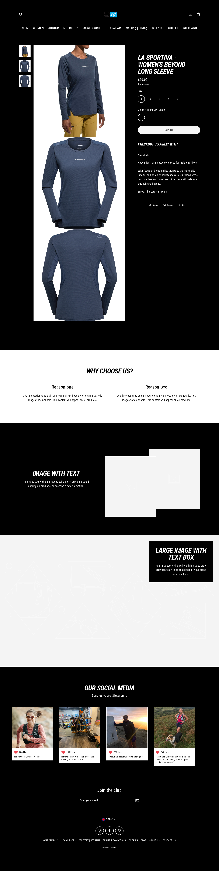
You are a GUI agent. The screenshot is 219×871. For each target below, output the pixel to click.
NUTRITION (71, 28)
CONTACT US (169, 840)
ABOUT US (154, 840)
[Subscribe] (137, 800)
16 (177, 98)
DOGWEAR (114, 28)
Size (140, 90)
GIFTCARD (190, 28)
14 (168, 98)
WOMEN (38, 28)
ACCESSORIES (92, 28)
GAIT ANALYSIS (51, 840)
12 (158, 98)
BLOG (143, 840)
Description (144, 155)
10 (149, 98)
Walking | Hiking (136, 28)
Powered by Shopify (109, 847)
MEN (25, 28)
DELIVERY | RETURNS (89, 840)
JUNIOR (53, 28)
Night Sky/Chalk (141, 117)
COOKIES (133, 840)
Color (151, 109)
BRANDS (158, 28)
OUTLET (173, 28)
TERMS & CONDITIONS (114, 840)
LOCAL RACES (69, 840)
